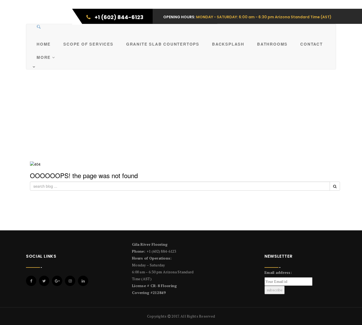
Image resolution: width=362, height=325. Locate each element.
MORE (44, 57)
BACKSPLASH (228, 44)
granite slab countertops (162, 44)
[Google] (57, 281)
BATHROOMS (272, 44)
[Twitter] (44, 281)
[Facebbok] (31, 281)
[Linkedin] (83, 281)
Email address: (278, 272)
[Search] (39, 26)
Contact (311, 44)
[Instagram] (70, 281)
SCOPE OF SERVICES (88, 44)
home (44, 44)
